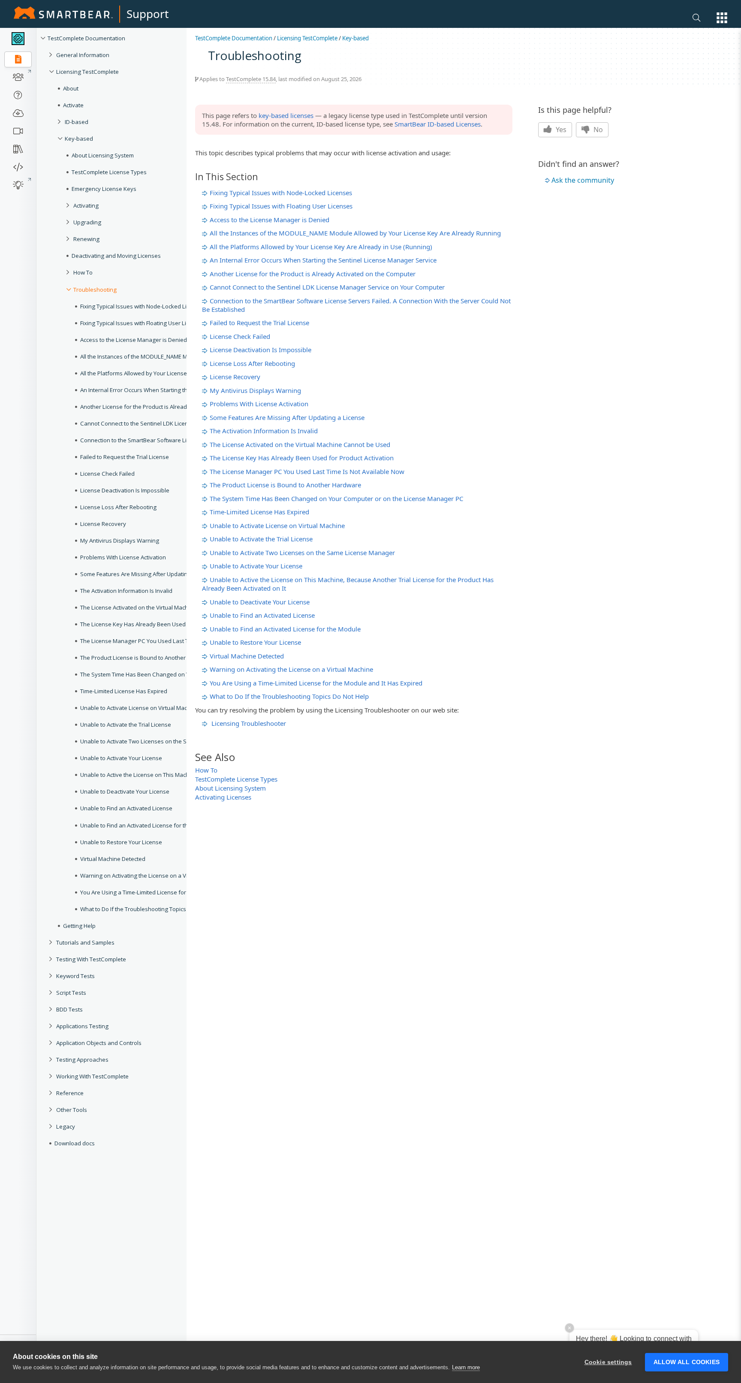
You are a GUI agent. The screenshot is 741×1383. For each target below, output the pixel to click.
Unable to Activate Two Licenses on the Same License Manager (302, 552)
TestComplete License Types (236, 779)
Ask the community (582, 180)
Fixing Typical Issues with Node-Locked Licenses (281, 192)
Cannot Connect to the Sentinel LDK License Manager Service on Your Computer (327, 287)
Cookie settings (608, 1362)
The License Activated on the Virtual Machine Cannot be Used (300, 444)
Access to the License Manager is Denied (269, 219)
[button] (722, 18)
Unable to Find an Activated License (262, 615)
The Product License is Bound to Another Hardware (285, 484)
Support (148, 13)
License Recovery (235, 376)
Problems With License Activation (259, 403)
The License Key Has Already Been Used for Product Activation (302, 457)
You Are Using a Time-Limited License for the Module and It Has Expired (316, 683)
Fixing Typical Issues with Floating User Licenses (281, 206)
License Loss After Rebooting (252, 363)
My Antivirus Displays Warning (255, 390)
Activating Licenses (223, 797)
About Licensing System (230, 788)
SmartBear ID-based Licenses (438, 124)
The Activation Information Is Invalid (264, 430)
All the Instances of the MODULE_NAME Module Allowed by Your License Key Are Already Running (355, 233)
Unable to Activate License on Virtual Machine (277, 525)
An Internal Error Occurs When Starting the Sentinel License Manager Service (323, 260)
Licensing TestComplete (307, 38)
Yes (560, 129)
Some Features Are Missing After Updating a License (287, 417)
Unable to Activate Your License (256, 566)
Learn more (466, 1367)
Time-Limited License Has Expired (259, 511)
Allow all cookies (687, 1362)
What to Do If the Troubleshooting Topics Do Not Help (289, 696)
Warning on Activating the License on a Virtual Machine (291, 669)
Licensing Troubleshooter (248, 723)
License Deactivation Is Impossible (260, 349)
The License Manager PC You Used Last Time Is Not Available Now (307, 471)
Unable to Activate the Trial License (261, 538)
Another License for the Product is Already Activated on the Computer (313, 273)
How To (206, 770)
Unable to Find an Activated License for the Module (285, 629)
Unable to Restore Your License (255, 642)
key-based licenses (286, 115)
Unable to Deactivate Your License (260, 602)
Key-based (355, 38)
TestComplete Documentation (233, 38)
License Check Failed (240, 336)
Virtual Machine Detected (247, 656)
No (597, 129)
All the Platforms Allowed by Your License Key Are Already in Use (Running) (321, 246)
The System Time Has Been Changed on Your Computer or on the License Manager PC (336, 498)
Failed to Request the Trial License (259, 322)
